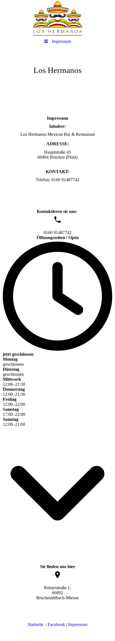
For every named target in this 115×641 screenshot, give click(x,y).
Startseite (36, 624)
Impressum (77, 624)
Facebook (56, 624)
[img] (57, 18)
